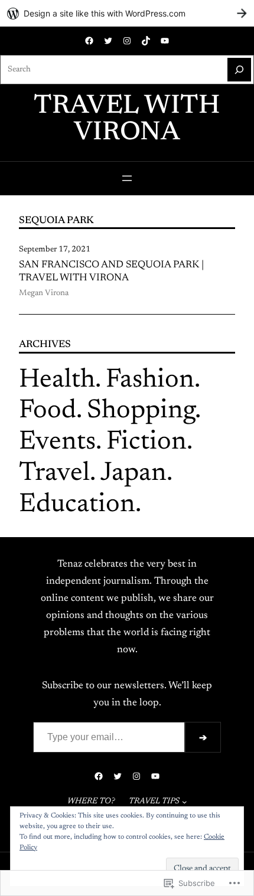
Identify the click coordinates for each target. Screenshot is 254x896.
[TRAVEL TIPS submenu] (184, 802)
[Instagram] (127, 40)
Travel (54, 473)
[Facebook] (89, 40)
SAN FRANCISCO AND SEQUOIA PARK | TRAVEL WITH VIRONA (111, 271)
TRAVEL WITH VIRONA (127, 119)
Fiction (146, 442)
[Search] (239, 69)
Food (47, 411)
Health (57, 380)
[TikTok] (146, 40)
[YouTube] (165, 40)
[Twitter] (108, 40)
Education (77, 505)
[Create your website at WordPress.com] (127, 13)
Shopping (141, 411)
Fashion (150, 380)
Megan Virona (44, 293)
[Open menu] (127, 178)
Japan (133, 473)
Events (57, 442)
